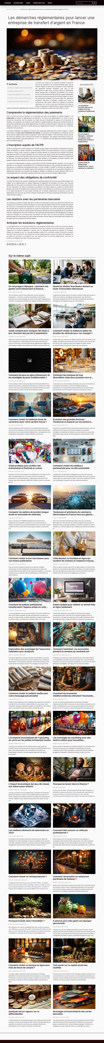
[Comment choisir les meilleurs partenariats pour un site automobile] (74, 451)
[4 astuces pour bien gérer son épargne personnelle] (74, 906)
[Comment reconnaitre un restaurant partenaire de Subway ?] (74, 862)
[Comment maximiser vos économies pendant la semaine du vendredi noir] (74, 634)
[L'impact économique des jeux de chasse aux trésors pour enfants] (30, 769)
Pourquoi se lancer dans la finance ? (71, 784)
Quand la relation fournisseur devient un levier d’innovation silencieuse (73, 287)
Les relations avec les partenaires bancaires (19, 98)
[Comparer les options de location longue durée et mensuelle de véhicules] (30, 497)
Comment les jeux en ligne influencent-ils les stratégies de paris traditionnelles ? (29, 376)
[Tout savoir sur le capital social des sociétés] (74, 950)
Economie (8, 3)
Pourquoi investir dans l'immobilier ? (27, 921)
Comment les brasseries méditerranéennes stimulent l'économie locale (73, 695)
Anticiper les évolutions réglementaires (18, 101)
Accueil (8, 9)
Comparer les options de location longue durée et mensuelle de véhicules (29, 513)
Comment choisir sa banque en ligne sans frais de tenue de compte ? (29, 966)
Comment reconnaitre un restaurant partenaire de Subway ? (71, 877)
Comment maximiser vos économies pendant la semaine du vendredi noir (71, 650)
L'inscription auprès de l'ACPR (15, 91)
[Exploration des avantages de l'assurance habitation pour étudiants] (30, 634)
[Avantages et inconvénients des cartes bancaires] (74, 997)
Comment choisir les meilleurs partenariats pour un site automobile (71, 466)
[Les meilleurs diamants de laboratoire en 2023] (30, 815)
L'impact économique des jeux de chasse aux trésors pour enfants (29, 785)
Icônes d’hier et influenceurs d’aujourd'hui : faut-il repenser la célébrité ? (86, 165)
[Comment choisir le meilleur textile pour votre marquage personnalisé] (30, 678)
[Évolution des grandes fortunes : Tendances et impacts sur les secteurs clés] (74, 405)
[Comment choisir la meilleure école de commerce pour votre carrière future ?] (30, 405)
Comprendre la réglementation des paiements (19, 88)
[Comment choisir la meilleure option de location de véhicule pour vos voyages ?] (74, 316)
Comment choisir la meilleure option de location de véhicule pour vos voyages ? (73, 332)
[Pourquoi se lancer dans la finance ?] (74, 769)
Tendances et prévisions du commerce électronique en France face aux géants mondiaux (72, 514)
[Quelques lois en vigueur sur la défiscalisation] (30, 997)
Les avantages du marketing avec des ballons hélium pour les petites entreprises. (72, 740)
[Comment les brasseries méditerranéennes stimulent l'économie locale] (74, 678)
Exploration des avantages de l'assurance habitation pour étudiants (29, 650)
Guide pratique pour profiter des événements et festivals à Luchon (25, 466)
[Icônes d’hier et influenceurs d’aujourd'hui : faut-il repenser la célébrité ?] (86, 153)
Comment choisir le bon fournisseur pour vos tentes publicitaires (29, 559)
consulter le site (38, 139)
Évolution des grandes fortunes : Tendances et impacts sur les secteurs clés (72, 422)
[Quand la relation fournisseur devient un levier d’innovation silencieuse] (74, 271)
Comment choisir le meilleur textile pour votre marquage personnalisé (28, 694)
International (18, 3)
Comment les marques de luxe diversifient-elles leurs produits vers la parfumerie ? (72, 377)
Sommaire (13, 84)
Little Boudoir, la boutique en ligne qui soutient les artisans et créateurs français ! (73, 560)
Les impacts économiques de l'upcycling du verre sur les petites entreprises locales (30, 738)
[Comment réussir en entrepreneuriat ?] (30, 862)
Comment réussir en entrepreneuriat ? (28, 876)
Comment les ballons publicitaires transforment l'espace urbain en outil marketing (27, 607)
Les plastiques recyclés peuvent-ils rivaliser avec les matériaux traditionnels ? (86, 109)
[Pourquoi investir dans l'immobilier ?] (30, 906)
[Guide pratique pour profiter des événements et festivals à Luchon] (30, 451)
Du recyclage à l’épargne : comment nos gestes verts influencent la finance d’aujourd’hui (86, 138)
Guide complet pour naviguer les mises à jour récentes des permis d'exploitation (29, 332)
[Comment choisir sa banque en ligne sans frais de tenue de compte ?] (30, 950)
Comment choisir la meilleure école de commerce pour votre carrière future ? (28, 420)
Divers (50, 3)
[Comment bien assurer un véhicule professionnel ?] (74, 815)
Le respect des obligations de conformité (18, 94)
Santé (28, 3)
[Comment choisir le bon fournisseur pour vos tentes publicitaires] (30, 543)
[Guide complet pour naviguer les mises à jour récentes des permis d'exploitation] (30, 316)
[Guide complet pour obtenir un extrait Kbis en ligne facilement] (74, 590)
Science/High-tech (39, 3)
